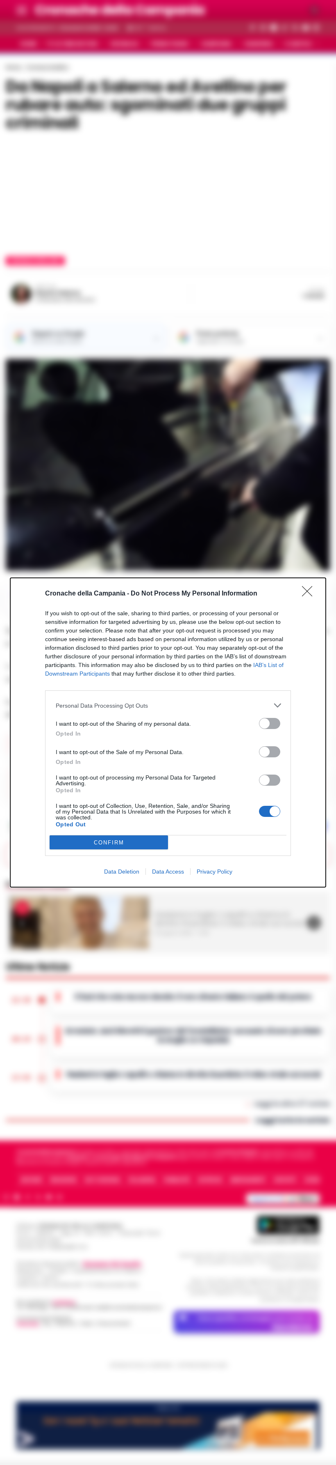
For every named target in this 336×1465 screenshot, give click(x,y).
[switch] (269, 723)
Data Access (168, 871)
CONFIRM (109, 842)
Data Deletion (121, 871)
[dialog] (168, 732)
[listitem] (168, 705)
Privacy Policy (214, 871)
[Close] (310, 594)
